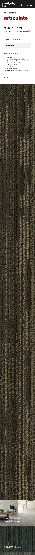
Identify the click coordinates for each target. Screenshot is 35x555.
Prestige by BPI (8, 4)
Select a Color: (12, 40)
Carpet (7, 31)
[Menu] (31, 5)
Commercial (24, 31)
